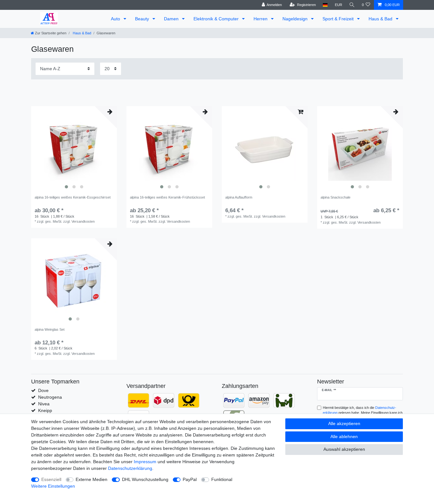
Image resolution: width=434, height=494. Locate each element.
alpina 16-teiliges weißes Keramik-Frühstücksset (167, 197)
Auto (116, 18)
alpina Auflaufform (238, 197)
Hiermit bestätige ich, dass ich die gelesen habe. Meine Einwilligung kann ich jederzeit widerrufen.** (363, 413)
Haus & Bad (381, 18)
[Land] (325, 5)
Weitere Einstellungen (53, 486)
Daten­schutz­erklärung (130, 468)
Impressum (145, 461)
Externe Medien (91, 479)
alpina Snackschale (335, 197)
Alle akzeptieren (344, 423)
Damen (172, 18)
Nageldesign (295, 18)
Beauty (142, 18)
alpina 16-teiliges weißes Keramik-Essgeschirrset (73, 197)
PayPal (190, 479)
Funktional (221, 479)
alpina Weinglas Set (49, 329)
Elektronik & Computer (216, 18)
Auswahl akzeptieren (344, 449)
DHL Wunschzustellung (145, 479)
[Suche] (352, 5)
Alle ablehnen (344, 436)
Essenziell (51, 479)
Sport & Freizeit (338, 18)
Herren (261, 18)
